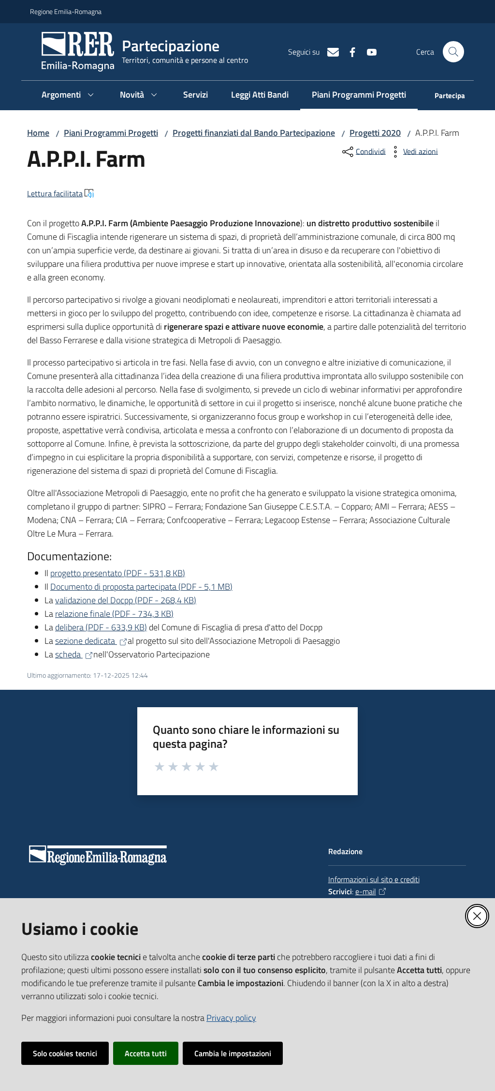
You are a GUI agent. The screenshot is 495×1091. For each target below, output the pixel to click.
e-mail (365, 891)
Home (38, 132)
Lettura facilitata (55, 193)
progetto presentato (117, 573)
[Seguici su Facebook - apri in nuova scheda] (348, 51)
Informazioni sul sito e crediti (374, 879)
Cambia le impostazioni (232, 1053)
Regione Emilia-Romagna (66, 11)
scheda (69, 654)
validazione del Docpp (125, 600)
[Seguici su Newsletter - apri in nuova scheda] (329, 51)
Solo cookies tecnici (65, 1053)
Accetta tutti (146, 1053)
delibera (101, 627)
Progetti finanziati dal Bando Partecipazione (254, 132)
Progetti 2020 (375, 132)
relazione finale (114, 613)
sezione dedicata (86, 640)
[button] (453, 51)
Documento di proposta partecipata (141, 586)
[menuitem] (444, 96)
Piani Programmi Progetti (111, 132)
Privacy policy (231, 1017)
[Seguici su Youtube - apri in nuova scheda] (368, 51)
